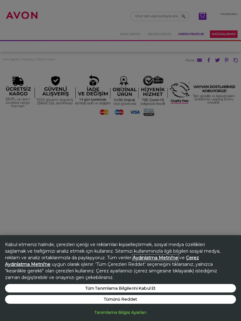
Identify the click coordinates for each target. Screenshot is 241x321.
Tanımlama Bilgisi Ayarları (120, 312)
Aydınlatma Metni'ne (155, 257)
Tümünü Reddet (120, 299)
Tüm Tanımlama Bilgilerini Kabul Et (120, 288)
